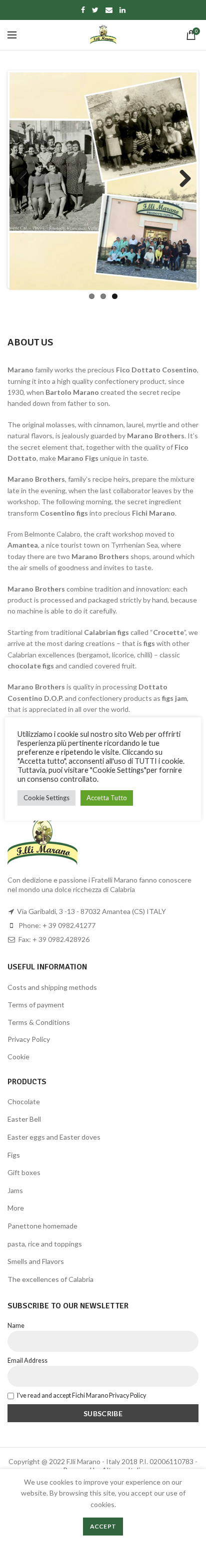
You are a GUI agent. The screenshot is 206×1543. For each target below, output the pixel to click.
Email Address (28, 1360)
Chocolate (24, 1101)
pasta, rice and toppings (45, 1243)
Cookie (19, 1056)
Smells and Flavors (36, 1261)
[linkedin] (122, 9)
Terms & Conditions (39, 1022)
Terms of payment (36, 1004)
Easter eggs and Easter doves (54, 1137)
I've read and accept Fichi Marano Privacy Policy (81, 1395)
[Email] (109, 9)
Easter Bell (24, 1119)
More (16, 1208)
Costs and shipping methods (52, 987)
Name (16, 1325)
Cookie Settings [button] (47, 798)
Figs (14, 1155)
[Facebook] (83, 9)
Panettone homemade (43, 1226)
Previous (24, 179)
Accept (103, 1526)
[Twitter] (95, 9)
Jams (15, 1190)
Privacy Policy (29, 1039)
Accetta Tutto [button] (106, 798)
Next (182, 179)
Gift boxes (24, 1172)
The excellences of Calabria (51, 1279)
